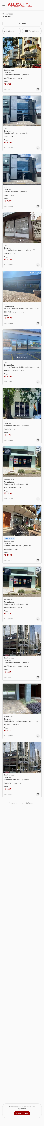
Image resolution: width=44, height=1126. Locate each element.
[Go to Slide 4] (22, 64)
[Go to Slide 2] (19, 64)
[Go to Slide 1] (18, 64)
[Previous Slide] (5, 52)
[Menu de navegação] (3, 5)
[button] (22, 52)
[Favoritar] (38, 89)
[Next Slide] (38, 52)
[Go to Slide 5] (24, 64)
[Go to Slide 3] (21, 64)
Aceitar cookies (22, 1113)
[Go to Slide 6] (26, 64)
